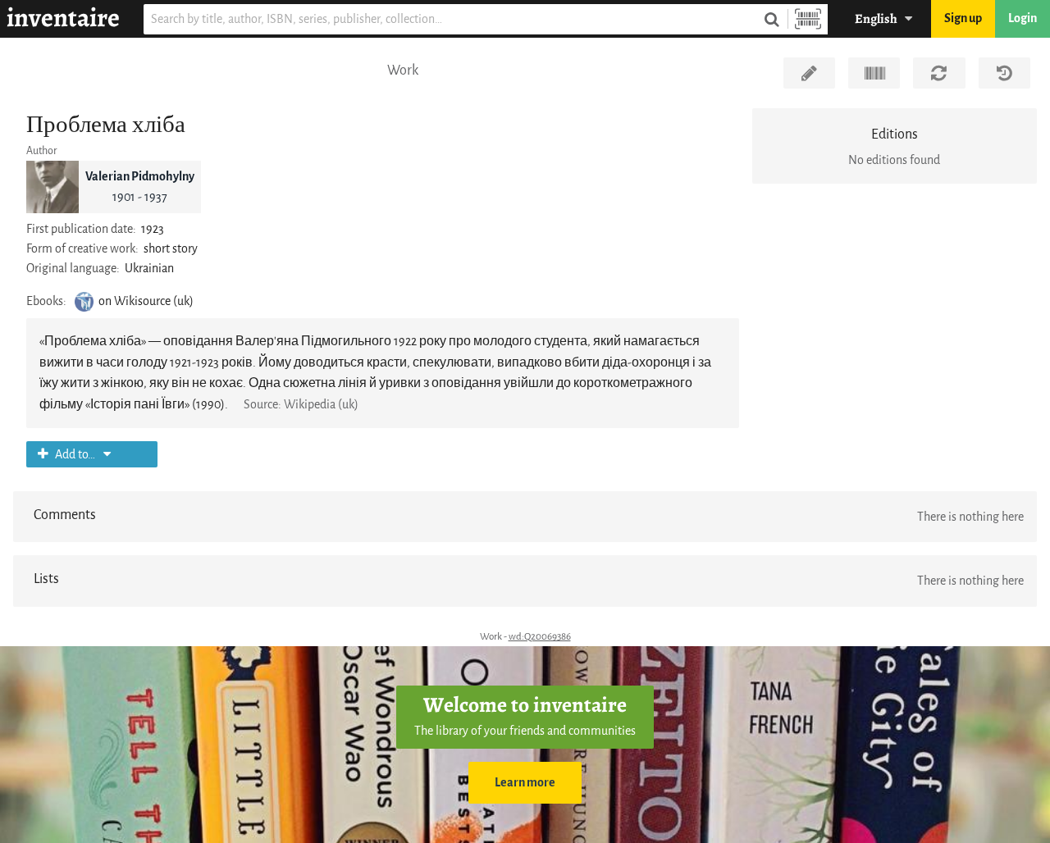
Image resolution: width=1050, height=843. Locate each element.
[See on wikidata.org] (874, 73)
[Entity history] (1004, 73)
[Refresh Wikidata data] (939, 73)
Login (1022, 18)
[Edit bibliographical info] (809, 73)
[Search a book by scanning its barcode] (808, 19)
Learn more (525, 783)
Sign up (963, 18)
